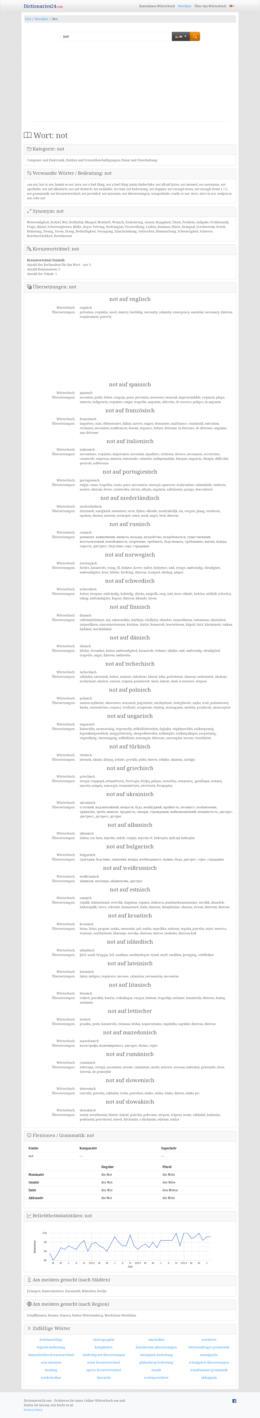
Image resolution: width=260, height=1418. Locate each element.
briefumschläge (51, 1340)
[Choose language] (181, 36)
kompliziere (103, 1347)
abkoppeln (209, 1377)
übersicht (104, 1377)
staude (156, 1370)
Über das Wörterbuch (210, 6)
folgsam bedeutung (51, 1347)
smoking (51, 1370)
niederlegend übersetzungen (103, 1355)
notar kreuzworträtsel (103, 1362)
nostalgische (209, 1355)
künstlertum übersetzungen (156, 1347)
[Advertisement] (130, 82)
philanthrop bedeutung (156, 1362)
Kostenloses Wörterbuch (157, 6)
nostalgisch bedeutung (156, 1355)
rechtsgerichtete (156, 1377)
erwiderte (209, 1340)
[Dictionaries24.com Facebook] (234, 1400)
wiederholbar (51, 1377)
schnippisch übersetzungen (209, 1362)
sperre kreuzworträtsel (103, 1370)
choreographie (104, 1340)
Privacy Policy (33, 1410)
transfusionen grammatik (209, 1370)
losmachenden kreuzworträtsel (51, 1355)
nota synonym (51, 1362)
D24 (28, 19)
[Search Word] (195, 36)
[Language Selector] (232, 6)
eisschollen (156, 1340)
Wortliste (184, 6)
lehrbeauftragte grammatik (208, 1347)
